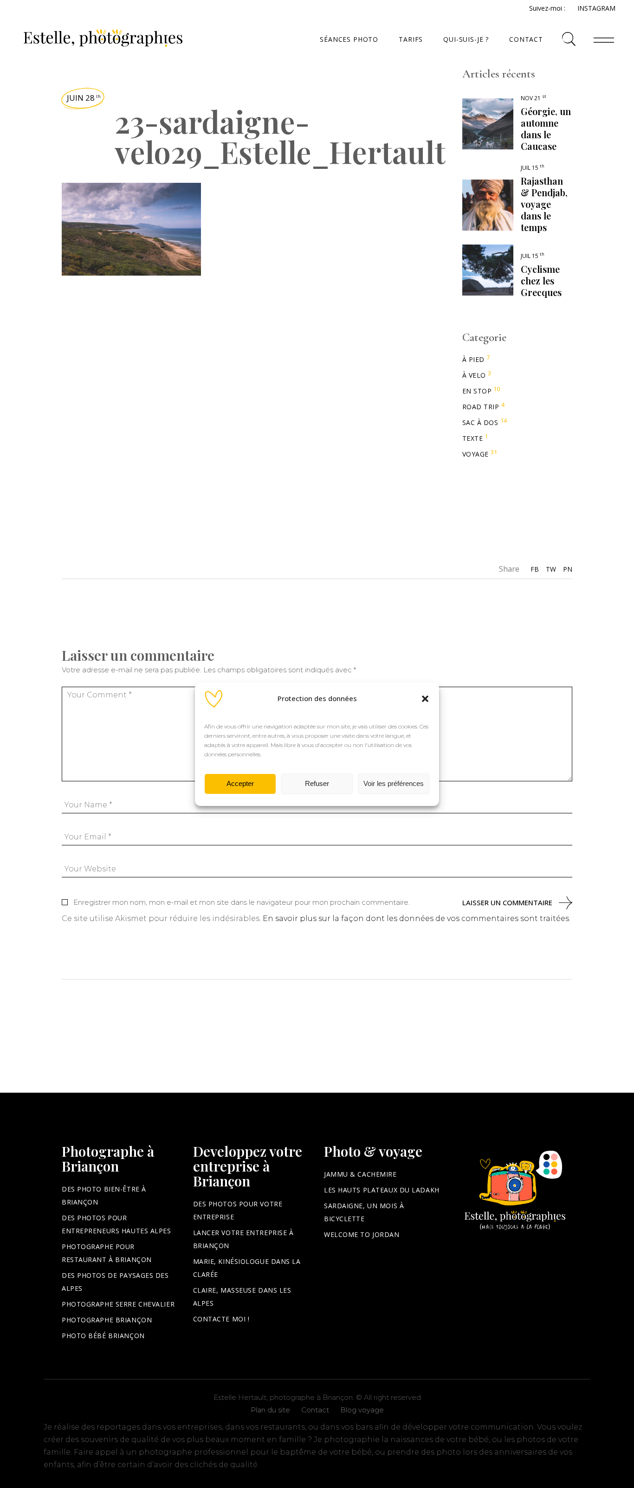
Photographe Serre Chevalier (118, 1304)
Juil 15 (532, 168)
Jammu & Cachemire (360, 1174)
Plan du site (270, 1409)
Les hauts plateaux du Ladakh (382, 1189)
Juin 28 (84, 97)
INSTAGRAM (596, 8)
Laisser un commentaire (507, 902)
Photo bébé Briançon (103, 1335)
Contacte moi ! (221, 1318)
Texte (472, 438)
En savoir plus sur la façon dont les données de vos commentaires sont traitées (416, 918)
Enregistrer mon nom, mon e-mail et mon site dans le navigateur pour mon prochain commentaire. (241, 902)
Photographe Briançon (107, 1319)
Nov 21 (533, 98)
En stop (477, 390)
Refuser (317, 783)
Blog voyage (362, 1409)
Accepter (240, 783)
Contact (315, 1409)
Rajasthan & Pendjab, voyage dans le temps (544, 203)
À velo (474, 375)
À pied (473, 359)
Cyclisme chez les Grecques (541, 280)
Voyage (475, 454)
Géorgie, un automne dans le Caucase (546, 128)
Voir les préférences (393, 783)
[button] (425, 698)
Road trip (480, 406)
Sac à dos (480, 422)
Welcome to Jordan (362, 1234)
